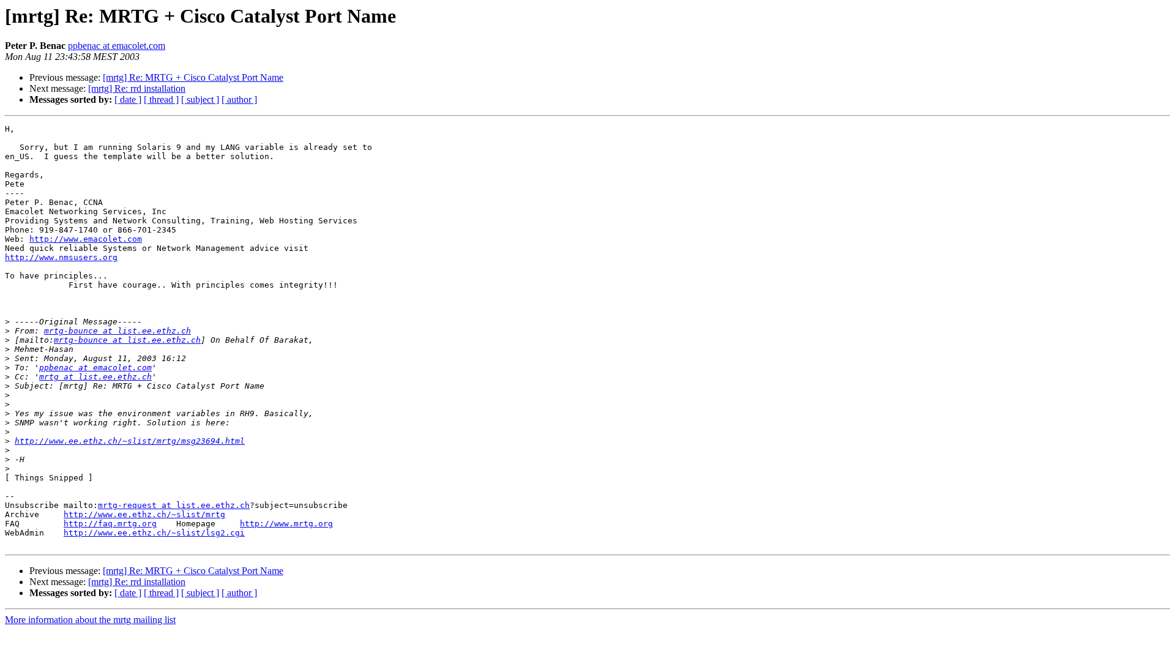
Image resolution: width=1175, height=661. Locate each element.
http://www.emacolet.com (85, 239)
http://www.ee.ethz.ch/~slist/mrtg (144, 514)
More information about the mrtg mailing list (90, 619)
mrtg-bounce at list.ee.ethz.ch (117, 330)
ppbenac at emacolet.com (116, 45)
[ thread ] (161, 99)
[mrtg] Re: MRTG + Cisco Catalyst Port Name (193, 77)
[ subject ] (200, 99)
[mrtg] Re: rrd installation (136, 88)
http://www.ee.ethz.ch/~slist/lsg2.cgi (154, 532)
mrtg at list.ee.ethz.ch (95, 376)
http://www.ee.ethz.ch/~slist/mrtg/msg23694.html (130, 441)
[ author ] (239, 99)
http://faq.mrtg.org (110, 523)
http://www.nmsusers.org (61, 257)
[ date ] (127, 99)
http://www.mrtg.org (286, 523)
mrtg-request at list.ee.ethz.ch (174, 505)
